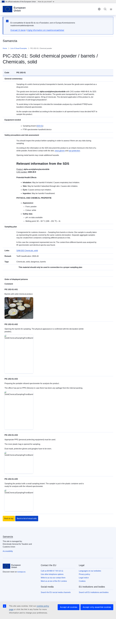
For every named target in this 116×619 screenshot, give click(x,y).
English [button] (99, 9)
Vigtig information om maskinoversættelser (45, 30)
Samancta (8, 536)
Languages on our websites (90, 571)
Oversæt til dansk (18, 30)
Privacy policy (84, 574)
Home (5, 48)
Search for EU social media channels (56, 592)
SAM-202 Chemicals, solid (27, 251)
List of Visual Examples (18, 48)
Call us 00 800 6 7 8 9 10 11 (52, 571)
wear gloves (60, 151)
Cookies (82, 581)
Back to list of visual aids (27, 518)
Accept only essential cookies (97, 607)
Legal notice (84, 578)
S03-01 (40, 126)
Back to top (8, 518)
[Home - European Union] (14, 9)
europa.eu (21, 572)
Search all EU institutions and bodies (94, 592)
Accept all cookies (68, 607)
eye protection (74, 151)
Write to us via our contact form (53, 578)
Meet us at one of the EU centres (54, 581)
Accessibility (8, 551)
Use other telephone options (52, 574)
